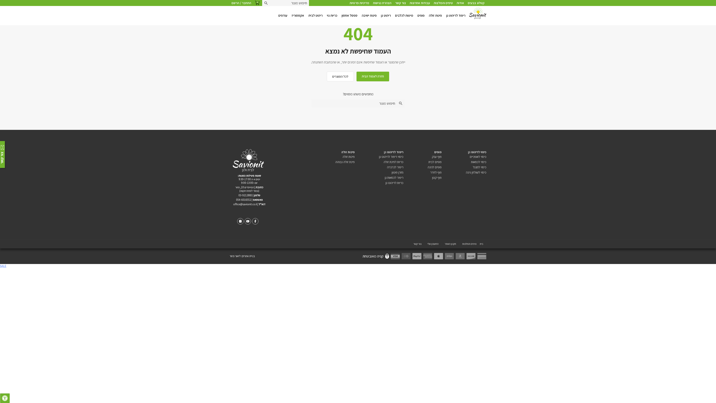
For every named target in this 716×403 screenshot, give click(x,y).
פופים (421, 15)
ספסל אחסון (349, 15)
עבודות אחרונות (420, 3)
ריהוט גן (386, 15)
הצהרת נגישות (382, 3)
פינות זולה (435, 15)
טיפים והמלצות (443, 3)
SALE (3, 266)
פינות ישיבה (369, 15)
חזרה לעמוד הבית (373, 76)
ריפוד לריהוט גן (455, 15)
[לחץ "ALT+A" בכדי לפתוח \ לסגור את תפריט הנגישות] (5, 398)
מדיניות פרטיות (359, 3)
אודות (460, 3)
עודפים (282, 15)
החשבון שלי (433, 244)
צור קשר (400, 3)
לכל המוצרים (340, 76)
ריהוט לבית (315, 15)
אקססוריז (298, 15)
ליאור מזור (235, 256)
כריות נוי (332, 15)
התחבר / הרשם (241, 3)
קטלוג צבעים (476, 3)
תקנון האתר (450, 244)
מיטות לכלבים (404, 15)
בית (481, 244)
